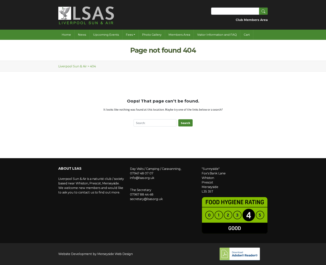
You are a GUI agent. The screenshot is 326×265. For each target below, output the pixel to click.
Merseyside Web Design (115, 254)
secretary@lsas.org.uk (146, 199)
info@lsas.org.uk (142, 178)
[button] (263, 11)
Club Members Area (252, 20)
